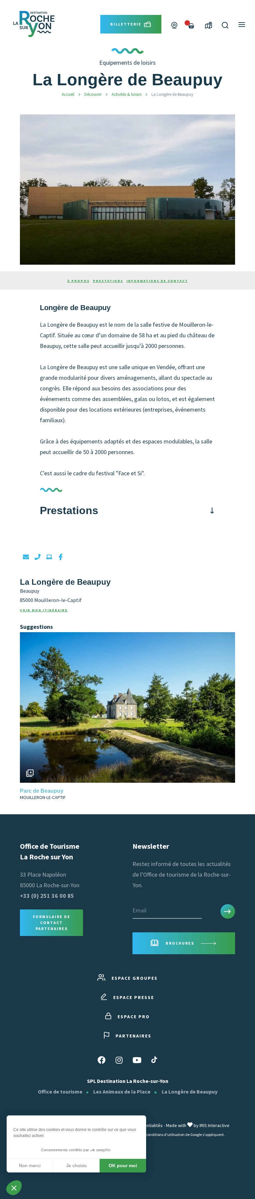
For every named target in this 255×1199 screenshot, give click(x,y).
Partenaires (133, 1036)
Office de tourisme (60, 1091)
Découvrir (93, 94)
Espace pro (134, 1017)
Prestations (108, 281)
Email (139, 910)
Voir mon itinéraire (44, 610)
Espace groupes (135, 978)
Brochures (180, 943)
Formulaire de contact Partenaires (51, 922)
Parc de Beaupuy (41, 791)
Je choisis (76, 1165)
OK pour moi (123, 1165)
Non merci (30, 1165)
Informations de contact (157, 281)
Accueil (68, 94)
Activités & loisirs (127, 94)
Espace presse (133, 997)
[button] (228, 707)
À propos (78, 281)
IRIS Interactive (214, 1125)
